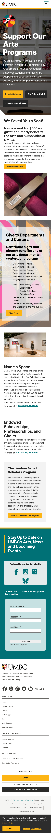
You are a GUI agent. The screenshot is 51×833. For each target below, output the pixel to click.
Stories (4, 719)
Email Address (17, 606)
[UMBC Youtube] (24, 688)
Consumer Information (26, 811)
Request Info (25, 771)
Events (4, 711)
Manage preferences (32, 829)
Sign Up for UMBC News (25, 789)
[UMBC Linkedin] (30, 688)
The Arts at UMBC (36, 94)
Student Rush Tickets (15, 103)
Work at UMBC (7, 727)
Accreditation (11, 804)
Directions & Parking (11, 680)
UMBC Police (7, 759)
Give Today (14, 313)
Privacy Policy (8, 823)
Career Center (7, 706)
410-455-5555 (18, 759)
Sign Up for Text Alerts (10, 763)
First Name (15, 617)
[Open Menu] (46, 4)
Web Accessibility (36, 807)
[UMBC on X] (11, 688)
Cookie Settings (14, 807)
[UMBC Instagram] (17, 688)
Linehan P (25, 515)
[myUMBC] (40, 689)
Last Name (15, 627)
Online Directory (8, 739)
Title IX (26, 807)
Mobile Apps (6, 715)
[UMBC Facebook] (4, 688)
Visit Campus (7, 723)
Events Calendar (13, 94)
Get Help (5, 747)
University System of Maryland (23, 800)
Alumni (4, 702)
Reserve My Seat (15, 166)
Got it (9, 829)
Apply (26, 778)
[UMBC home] (9, 4)
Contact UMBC (7, 743)
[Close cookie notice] (48, 817)
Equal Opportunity (26, 804)
